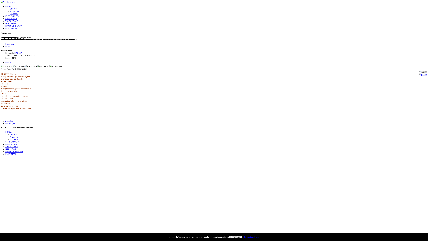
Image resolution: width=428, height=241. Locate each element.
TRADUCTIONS (11, 21)
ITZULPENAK (10, 23)
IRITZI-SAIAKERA (12, 16)
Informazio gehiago (251, 237)
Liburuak (13, 9)
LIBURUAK (18, 53)
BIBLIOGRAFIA (11, 18)
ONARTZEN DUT (235, 237)
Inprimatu (9, 44)
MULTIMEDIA (11, 28)
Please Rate (6, 69)
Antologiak (14, 11)
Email (7, 46)
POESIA (8, 6)
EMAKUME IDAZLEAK (14, 26)
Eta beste (14, 13)
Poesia (8, 62)
